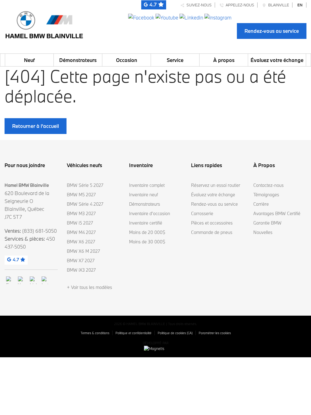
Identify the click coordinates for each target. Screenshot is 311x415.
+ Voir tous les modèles (89, 287)
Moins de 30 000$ (147, 242)
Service (175, 60)
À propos (223, 60)
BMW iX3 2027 (81, 270)
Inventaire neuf (143, 194)
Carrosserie (202, 213)
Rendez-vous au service (271, 31)
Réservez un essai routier (215, 185)
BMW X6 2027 (81, 242)
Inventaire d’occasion (149, 213)
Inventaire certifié (145, 223)
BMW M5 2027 (81, 194)
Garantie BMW (267, 223)
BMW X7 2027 (80, 260)
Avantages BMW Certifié (276, 213)
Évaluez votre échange (277, 60)
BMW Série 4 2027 (85, 204)
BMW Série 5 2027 (85, 185)
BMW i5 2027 (80, 223)
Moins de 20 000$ (147, 232)
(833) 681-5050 (39, 231)
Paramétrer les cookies (215, 333)
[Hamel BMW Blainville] (44, 23)
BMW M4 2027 (81, 232)
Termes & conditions (94, 333)
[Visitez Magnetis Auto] (155, 348)
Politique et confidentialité (133, 333)
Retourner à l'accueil (35, 126)
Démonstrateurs (78, 60)
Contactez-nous (268, 185)
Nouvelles (262, 232)
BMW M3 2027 (81, 213)
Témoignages (266, 194)
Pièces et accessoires (212, 223)
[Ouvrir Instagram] (217, 17)
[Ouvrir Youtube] (167, 17)
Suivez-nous (198, 4)
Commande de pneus (211, 232)
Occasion (126, 60)
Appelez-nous (239, 4)
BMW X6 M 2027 (83, 251)
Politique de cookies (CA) (175, 333)
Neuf (29, 60)
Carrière (261, 204)
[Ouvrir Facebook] (141, 17)
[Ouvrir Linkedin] (191, 17)
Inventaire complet (147, 185)
